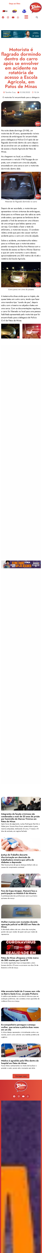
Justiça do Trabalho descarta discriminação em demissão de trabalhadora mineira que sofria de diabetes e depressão (17, 858)
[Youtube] (13, 17)
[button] (37, 17)
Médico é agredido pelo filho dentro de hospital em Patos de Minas (20, 1062)
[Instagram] (8, 17)
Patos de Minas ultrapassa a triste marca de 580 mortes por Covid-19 (19, 959)
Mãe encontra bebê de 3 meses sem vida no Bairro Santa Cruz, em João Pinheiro (20, 992)
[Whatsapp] (18, 17)
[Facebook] (3, 17)
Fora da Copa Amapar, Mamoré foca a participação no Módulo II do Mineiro (19, 892)
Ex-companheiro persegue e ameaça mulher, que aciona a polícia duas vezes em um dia (20, 1027)
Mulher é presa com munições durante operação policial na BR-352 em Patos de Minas (20, 924)
